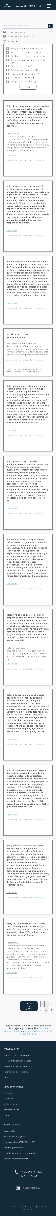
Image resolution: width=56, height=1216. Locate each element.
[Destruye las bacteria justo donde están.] (7, 5)
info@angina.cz (31, 1187)
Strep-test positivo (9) (23, 81)
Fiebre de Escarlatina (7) (25, 74)
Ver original (39, 160)
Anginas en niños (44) (23, 66)
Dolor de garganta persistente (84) (28, 61)
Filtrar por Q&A (16, 32)
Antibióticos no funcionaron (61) (29, 56)
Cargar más (29, 1006)
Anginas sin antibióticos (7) (26, 52)
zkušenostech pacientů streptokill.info (35, 1032)
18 (51, 1009)
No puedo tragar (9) (22, 78)
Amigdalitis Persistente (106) (27, 48)
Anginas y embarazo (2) (24, 70)
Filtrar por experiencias (21, 36)
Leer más (11, 155)
